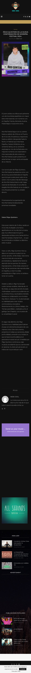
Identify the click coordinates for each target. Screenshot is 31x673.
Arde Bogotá (18, 629)
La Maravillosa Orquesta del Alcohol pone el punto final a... (21, 554)
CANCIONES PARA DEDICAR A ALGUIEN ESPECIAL (21, 641)
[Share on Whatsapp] (16, 390)
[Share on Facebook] (13, 390)
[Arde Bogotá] (7, 631)
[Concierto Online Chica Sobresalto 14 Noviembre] (7, 543)
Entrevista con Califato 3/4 (21, 564)
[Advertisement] (15, 95)
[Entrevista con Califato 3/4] (7, 565)
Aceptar (22, 669)
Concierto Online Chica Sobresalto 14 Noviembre (21, 543)
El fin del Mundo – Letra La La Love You (20, 619)
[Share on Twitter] (15, 390)
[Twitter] (25, 16)
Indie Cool (19, 38)
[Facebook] (11, 664)
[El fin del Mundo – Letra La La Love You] (7, 621)
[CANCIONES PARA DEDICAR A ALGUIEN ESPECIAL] (7, 642)
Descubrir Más (16, 671)
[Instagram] (27, 16)
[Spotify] (29, 16)
